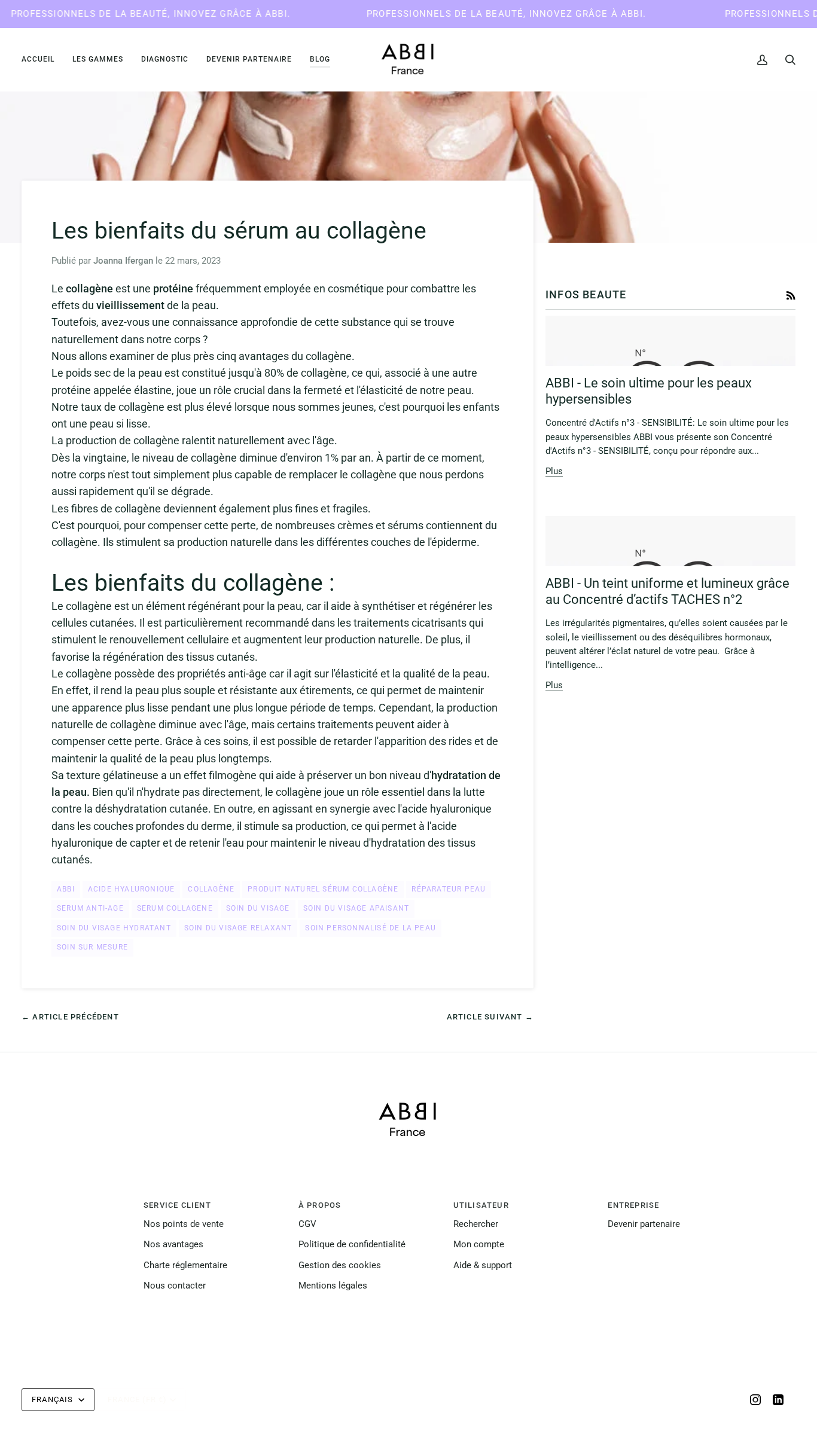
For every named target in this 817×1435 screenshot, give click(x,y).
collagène (211, 889)
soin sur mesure (92, 947)
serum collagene (175, 908)
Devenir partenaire (644, 1224)
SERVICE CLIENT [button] (177, 1205)
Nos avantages (173, 1244)
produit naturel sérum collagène (323, 889)
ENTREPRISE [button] (633, 1205)
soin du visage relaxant (238, 928)
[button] (97, 59)
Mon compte (478, 1244)
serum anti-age (90, 908)
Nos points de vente (184, 1224)
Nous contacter (175, 1286)
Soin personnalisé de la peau (370, 928)
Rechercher (475, 1224)
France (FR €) (137, 1399)
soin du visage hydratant (114, 928)
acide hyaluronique (131, 889)
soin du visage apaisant (356, 908)
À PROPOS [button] (320, 1205)
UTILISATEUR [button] (481, 1205)
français (54, 1399)
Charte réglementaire (185, 1265)
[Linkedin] (778, 1399)
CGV (307, 1224)
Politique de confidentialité (352, 1244)
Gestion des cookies (339, 1265)
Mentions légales (332, 1286)
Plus (554, 471)
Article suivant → (490, 1016)
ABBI (66, 889)
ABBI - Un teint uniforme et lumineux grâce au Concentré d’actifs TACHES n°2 (667, 591)
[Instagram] (755, 1399)
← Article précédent (70, 1016)
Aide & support (482, 1265)
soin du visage (258, 908)
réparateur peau (448, 889)
